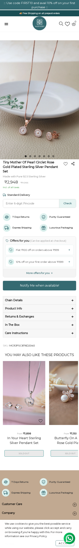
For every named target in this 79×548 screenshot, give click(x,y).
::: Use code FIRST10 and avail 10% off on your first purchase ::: (39, 5)
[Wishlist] (67, 24)
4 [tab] (39, 156)
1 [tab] (26, 156)
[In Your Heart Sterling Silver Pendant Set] (24, 393)
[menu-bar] (7, 24)
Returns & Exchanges (19, 316)
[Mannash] (39, 23)
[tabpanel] (39, 99)
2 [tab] (30, 156)
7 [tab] (53, 156)
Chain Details (13, 300)
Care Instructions (16, 333)
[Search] (61, 24)
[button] (39, 250)
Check (67, 203)
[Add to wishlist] (65, 163)
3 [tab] (35, 156)
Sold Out (24, 453)
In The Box (12, 324)
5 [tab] (44, 156)
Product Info (13, 308)
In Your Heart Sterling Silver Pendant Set (24, 440)
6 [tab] (49, 156)
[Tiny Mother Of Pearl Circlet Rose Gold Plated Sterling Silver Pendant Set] (39, 99)
